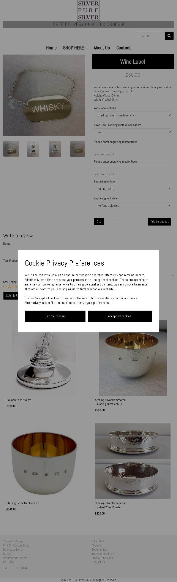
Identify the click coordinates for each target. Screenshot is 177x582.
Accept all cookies (119, 316)
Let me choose (55, 316)
